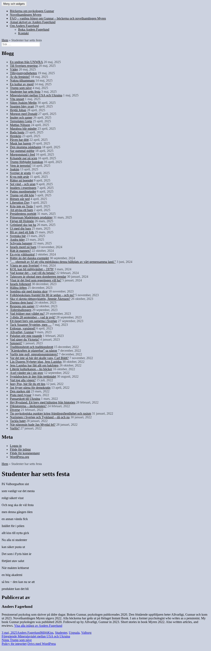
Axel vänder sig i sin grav (26, 373)
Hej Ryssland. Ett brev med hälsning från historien (42, 402)
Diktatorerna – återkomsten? (28, 406)
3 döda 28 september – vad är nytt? (32, 317)
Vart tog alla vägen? (23, 380)
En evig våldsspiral (22, 254)
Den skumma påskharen (25, 147)
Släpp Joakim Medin (23, 102)
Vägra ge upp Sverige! (24, 265)
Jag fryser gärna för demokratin (30, 387)
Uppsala (74, 632)
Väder (14, 69)
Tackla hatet (18, 421)
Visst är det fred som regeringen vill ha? (35, 280)
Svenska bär (18, 236)
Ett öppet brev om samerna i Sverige (33, 321)
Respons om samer (22, 306)
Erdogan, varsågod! (22, 328)
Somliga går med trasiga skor (29, 291)
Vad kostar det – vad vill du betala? (32, 273)
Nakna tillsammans (22, 80)
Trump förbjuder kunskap (26, 162)
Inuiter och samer (21, 117)
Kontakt (23, 33)
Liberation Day (20, 202)
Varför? (15, 428)
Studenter (61, 632)
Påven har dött (19, 139)
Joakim (14, 169)
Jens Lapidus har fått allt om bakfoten (34, 365)
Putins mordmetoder (23, 191)
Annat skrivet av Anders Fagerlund (32, 22)
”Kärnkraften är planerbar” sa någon (33, 350)
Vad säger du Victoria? (24, 339)
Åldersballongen (20, 310)
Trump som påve (21, 88)
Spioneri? (16, 343)
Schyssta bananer (21, 243)
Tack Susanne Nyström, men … (31, 324)
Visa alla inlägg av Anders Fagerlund (38, 625)
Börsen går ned (20, 199)
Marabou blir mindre (23, 128)
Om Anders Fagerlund (24, 26)
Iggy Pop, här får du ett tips (27, 384)
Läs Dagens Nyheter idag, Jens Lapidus (36, 361)
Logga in (16, 445)
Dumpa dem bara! (21, 302)
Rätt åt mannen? (20, 250)
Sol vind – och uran (22, 184)
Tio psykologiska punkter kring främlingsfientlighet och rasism (50, 413)
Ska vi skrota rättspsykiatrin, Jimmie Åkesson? (40, 299)
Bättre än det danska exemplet (29, 258)
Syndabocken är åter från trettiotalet (33, 376)
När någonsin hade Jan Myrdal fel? (32, 424)
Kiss (50, 632)
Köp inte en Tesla (21, 206)
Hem (5, 40)
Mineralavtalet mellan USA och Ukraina (36, 95)
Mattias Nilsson (20, 125)
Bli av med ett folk (22, 232)
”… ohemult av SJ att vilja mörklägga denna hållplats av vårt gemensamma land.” (63, 262)
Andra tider (17, 239)
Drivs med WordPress (41, 643)
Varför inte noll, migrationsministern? (34, 354)
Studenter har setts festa (25, 91)
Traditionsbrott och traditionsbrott (31, 347)
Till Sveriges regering (24, 65)
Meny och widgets (14, 3)
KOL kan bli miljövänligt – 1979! (32, 269)
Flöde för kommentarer (25, 453)
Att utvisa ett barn (21, 210)
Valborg (86, 632)
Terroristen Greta (21, 121)
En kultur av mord (22, 84)
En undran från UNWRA (26, 62)
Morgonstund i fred (22, 154)
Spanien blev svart (22, 106)
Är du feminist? (20, 77)
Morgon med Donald (23, 114)
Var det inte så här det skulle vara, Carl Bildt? (39, 358)
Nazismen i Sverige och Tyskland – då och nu (40, 417)
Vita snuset (17, 99)
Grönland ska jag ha (23, 225)
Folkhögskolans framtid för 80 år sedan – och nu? (42, 295)
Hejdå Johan (18, 110)
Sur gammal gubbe (22, 151)
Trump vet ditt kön (22, 195)
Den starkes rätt (20, 391)
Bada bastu (17, 132)
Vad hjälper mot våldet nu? (27, 313)
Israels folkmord (20, 284)
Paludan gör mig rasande (26, 336)
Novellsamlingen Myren (25, 14)
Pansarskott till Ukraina (25, 398)
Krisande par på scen (23, 158)
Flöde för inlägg (20, 449)
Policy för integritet (14, 643)
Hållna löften (18, 287)
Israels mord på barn (23, 247)
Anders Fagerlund (29, 632)
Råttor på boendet (21, 180)
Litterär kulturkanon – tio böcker (31, 369)
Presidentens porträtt (23, 213)
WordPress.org (19, 457)
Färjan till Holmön (22, 221)
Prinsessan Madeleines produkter (31, 217)
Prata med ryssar (20, 395)
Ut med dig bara (20, 228)
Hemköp (15, 136)
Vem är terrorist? (20, 165)
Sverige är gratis (20, 173)
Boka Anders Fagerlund (33, 29)
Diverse (15, 410)
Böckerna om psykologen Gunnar (32, 11)
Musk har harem (20, 143)
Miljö (44, 632)
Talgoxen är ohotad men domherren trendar (38, 276)
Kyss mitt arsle (19, 176)
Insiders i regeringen (23, 188)
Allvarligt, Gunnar (22, 332)
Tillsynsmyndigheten (23, 73)
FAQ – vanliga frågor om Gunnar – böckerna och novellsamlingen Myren (58, 18)
